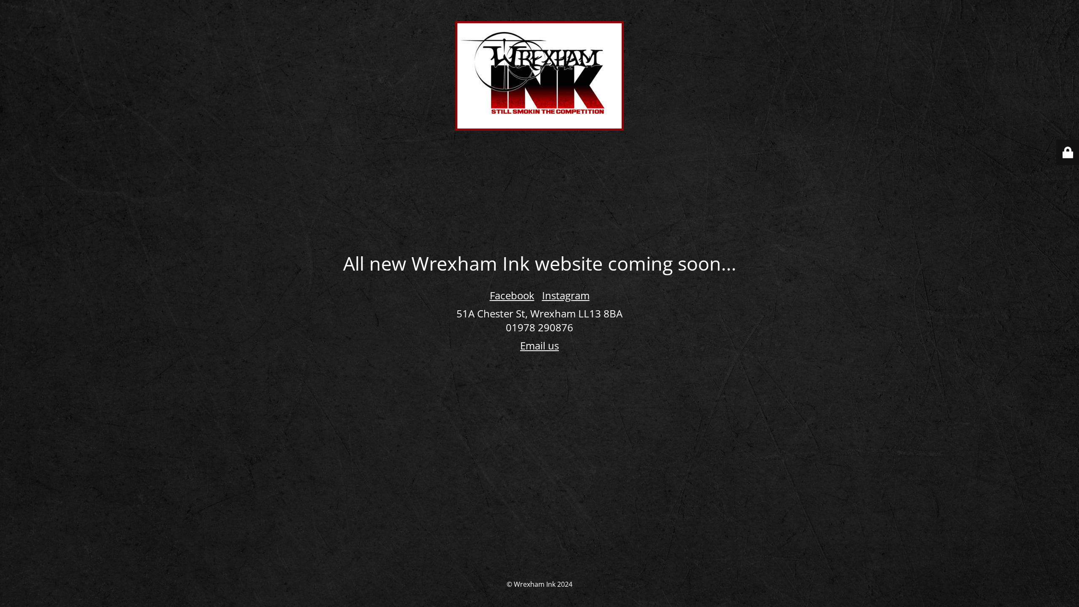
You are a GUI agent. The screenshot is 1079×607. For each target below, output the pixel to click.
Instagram (566, 295)
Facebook (512, 295)
